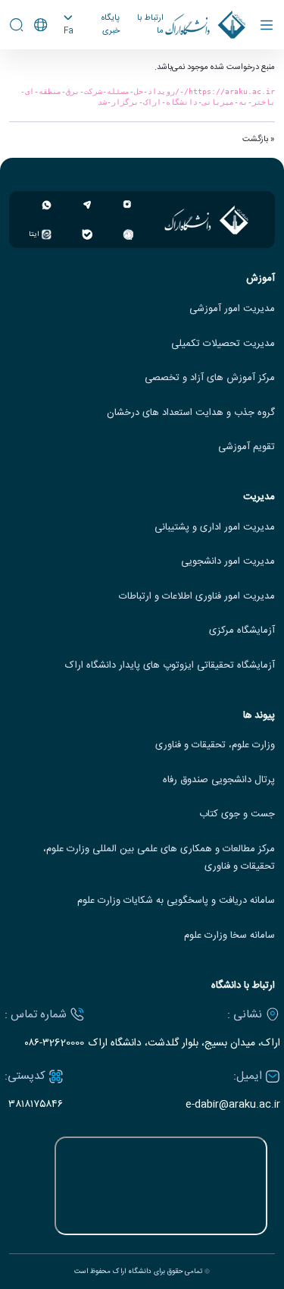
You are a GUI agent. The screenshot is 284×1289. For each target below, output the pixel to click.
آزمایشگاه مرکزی (242, 631)
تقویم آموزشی (246, 447)
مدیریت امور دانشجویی (228, 562)
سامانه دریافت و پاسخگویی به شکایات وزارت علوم (176, 901)
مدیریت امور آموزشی (232, 309)
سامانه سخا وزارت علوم (229, 936)
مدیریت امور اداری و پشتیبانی (214, 528)
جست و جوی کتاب (237, 814)
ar (53, 76)
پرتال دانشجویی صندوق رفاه (219, 780)
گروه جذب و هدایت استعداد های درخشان (191, 413)
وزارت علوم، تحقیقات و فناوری (215, 745)
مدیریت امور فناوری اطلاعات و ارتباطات (197, 597)
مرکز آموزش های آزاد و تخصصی (210, 378)
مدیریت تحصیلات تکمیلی (223, 344)
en (53, 59)
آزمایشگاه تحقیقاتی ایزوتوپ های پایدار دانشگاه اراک (170, 666)
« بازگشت (258, 139)
